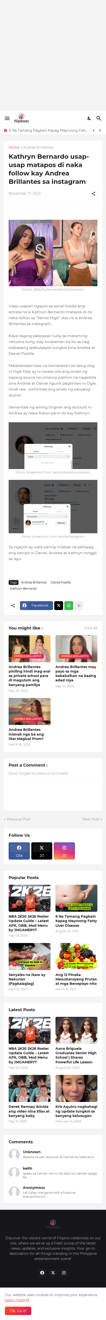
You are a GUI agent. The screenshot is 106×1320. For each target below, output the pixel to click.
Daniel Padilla (61, 582)
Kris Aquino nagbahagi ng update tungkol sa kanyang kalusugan (76, 1111)
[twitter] (53, 1273)
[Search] (99, 118)
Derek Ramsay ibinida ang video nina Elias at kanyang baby (29, 1111)
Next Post (91, 819)
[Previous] (93, 130)
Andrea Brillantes (38, 148)
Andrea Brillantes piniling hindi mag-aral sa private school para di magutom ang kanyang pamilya (29, 676)
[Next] (99, 130)
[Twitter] (58, 605)
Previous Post (19, 819)
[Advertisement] (53, 55)
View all (90, 628)
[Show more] (78, 605)
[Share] (93, 194)
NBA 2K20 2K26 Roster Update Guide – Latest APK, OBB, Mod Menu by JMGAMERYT (29, 923)
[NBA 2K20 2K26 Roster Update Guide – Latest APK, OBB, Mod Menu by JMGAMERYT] (30, 1030)
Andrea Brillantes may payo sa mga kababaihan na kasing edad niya (75, 674)
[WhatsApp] (68, 605)
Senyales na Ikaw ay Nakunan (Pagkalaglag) (47, 130)
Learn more (15, 1300)
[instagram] (64, 1273)
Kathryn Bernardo (23, 588)
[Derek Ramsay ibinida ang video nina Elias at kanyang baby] (30, 1088)
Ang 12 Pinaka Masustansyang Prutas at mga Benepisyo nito (76, 979)
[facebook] (42, 1273)
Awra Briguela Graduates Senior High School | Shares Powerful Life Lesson (76, 1055)
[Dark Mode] (89, 118)
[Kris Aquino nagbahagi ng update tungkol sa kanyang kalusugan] (76, 1088)
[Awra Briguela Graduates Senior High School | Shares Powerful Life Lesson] (76, 1030)
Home (14, 148)
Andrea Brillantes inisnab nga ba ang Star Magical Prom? (26, 734)
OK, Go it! (18, 1311)
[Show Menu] (7, 118)
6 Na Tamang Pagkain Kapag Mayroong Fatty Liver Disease (76, 920)
